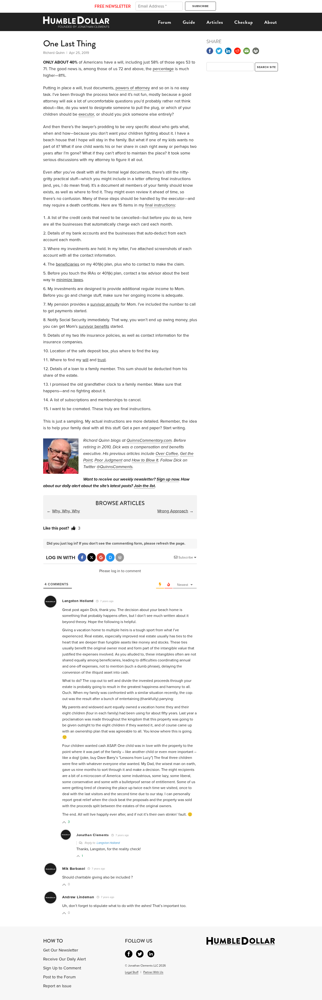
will (85, 359)
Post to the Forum (59, 977)
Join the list (144, 485)
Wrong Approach (172, 511)
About (270, 22)
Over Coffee (167, 453)
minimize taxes (69, 279)
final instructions (160, 205)
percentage (163, 68)
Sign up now (168, 479)
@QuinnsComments (114, 466)
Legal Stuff (131, 972)
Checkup (243, 22)
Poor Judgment (108, 460)
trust (102, 359)
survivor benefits (94, 326)
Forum (164, 22)
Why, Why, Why (66, 511)
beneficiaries (67, 264)
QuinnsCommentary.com (149, 440)
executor (86, 114)
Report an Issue (57, 986)
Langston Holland (108, 843)
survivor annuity (105, 304)
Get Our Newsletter (60, 950)
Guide (189, 22)
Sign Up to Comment (62, 968)
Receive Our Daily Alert (64, 959)
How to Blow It (145, 460)
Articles (214, 22)
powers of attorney (133, 87)
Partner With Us (153, 972)
